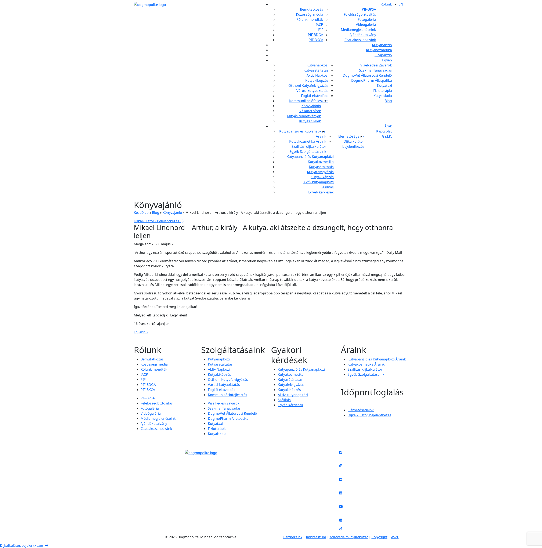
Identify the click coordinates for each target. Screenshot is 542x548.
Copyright (379, 537)
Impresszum (316, 537)
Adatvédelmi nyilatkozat (349, 537)
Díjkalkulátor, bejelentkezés (22, 545)
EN (401, 4)
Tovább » (141, 332)
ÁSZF (395, 537)
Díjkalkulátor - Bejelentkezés (157, 221)
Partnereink (292, 537)
